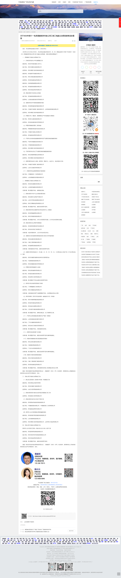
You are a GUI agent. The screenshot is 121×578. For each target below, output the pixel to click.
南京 (22, 22)
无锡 (84, 538)
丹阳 (95, 20)
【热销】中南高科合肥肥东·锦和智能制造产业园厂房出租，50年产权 (96, 267)
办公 (93, 231)
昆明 (40, 27)
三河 (100, 23)
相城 (71, 20)
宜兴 (78, 20)
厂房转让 (92, 236)
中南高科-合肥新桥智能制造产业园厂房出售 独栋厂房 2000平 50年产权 (96, 262)
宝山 (44, 20)
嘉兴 (31, 22)
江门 (87, 25)
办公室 (89, 231)
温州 (84, 22)
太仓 (62, 20)
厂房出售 (92, 228)
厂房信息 (83, 242)
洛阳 (38, 23)
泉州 (31, 27)
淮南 (23, 23)
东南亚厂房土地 (95, 196)
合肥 (90, 22)
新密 (41, 23)
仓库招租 (89, 242)
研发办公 (87, 233)
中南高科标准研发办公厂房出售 (98, 191)
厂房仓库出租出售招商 (86, 196)
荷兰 (85, 27)
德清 (60, 22)
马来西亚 (73, 27)
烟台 (71, 25)
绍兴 (73, 22)
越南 (65, 27)
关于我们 (94, 209)
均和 (35, 28)
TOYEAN (68, 575)
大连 (52, 27)
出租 (90, 225)
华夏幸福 (23, 28)
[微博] (95, 67)
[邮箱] (90, 67)
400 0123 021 (54, 482)
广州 (81, 25)
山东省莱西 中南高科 (29, 521)
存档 (69, 2)
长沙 (62, 23)
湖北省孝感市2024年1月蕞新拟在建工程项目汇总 (37, 531)
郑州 (35, 23)
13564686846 (51, 484)
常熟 (59, 20)
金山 (47, 20)
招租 (92, 233)
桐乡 (43, 22)
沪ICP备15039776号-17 (87, 561)
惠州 (90, 25)
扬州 (90, 20)
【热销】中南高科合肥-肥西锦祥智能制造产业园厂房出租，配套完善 (96, 259)
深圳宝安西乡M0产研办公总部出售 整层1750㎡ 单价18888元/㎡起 (95, 257)
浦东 (41, 20)
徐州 (25, 22)
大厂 (94, 23)
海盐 (46, 22)
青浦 (38, 20)
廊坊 (85, 23)
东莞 (84, 25)
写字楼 (94, 242)
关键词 (64, 2)
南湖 (40, 22)
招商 (97, 231)
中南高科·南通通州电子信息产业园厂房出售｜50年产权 (93, 275)
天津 (82, 23)
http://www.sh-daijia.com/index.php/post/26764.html (44, 516)
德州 (65, 25)
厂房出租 (94, 225)
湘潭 (68, 23)
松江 (32, 20)
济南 (43, 25)
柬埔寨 (68, 27)
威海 (68, 25)
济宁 (46, 25)
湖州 (56, 22)
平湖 (38, 22)
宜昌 (47, 23)
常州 (98, 20)
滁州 (96, 22)
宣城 (26, 23)
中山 (95, 25)
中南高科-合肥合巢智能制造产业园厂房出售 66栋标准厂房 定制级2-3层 (96, 269)
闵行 (35, 20)
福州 (25, 27)
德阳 (59, 23)
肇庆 (92, 25)
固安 (88, 23)
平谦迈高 (38, 28)
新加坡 (77, 27)
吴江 (68, 20)
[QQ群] (99, 67)
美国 (88, 27)
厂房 (82, 225)
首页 (59, 2)
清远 (100, 541)
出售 (88, 228)
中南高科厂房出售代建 (26, 2)
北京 (79, 23)
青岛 (74, 25)
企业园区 (94, 204)
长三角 (82, 239)
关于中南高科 (84, 194)
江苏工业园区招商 (85, 212)
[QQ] (82, 67)
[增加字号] (72, 41)
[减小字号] (74, 41)
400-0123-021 (49, 28)
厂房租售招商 (88, 2)
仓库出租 (83, 228)
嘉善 (35, 22)
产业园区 (93, 239)
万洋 (32, 28)
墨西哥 (81, 27)
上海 (25, 20)
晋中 (37, 25)
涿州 (28, 25)
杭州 (53, 22)
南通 (75, 20)
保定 (24, 25)
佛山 (98, 25)
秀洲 (49, 22)
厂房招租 (88, 239)
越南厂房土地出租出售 (86, 199)
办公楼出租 (83, 231)
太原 (34, 25)
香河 (91, 23)
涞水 (31, 25)
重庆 (53, 23)
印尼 (59, 27)
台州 (75, 22)
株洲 (65, 23)
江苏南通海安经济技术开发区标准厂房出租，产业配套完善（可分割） (96, 272)
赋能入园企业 (95, 194)
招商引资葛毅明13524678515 (28, 40)
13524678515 (43, 484)
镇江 (81, 20)
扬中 (92, 20)
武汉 (44, 23)
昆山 (65, 20)
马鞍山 (99, 22)
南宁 (43, 27)
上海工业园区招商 (96, 202)
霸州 (20, 25)
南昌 (33, 23)
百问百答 (83, 202)
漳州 (28, 27)
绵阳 (49, 25)
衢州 (78, 22)
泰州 (84, 20)
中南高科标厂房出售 (77, 2)
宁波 (70, 22)
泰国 (62, 27)
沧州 (56, 25)
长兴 (66, 22)
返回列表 (71, 530)
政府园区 (83, 204)
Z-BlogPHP (58, 575)
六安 (20, 23)
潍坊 (62, 25)
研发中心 (96, 233)
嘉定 (29, 20)
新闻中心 (28, 32)
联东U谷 (28, 28)
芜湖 (93, 22)
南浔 (63, 22)
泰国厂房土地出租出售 (97, 199)
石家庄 (52, 25)
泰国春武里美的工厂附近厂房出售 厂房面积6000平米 (38, 529)
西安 (71, 23)
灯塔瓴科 (96, 27)
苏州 (56, 20)
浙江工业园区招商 (85, 207)
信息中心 (95, 2)
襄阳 (50, 23)
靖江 (87, 20)
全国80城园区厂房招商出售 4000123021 (48, 45)
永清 (97, 23)
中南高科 (83, 236)
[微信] (86, 67)
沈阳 (40, 25)
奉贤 (50, 20)
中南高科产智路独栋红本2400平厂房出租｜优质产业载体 (93, 254)
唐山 (59, 25)
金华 (81, 22)
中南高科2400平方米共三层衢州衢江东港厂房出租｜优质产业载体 (95, 264)
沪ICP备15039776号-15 (68, 561)
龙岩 (34, 27)
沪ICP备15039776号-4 (43, 561)
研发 (82, 233)
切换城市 (54, 2)
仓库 (86, 225)
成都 (56, 23)
